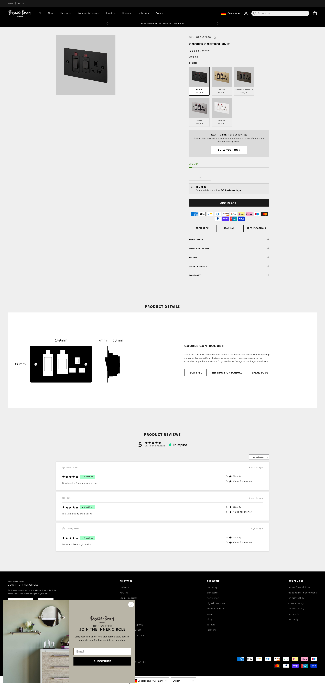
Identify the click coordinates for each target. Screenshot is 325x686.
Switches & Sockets (89, 13)
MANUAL (229, 228)
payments (293, 614)
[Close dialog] (131, 605)
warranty (293, 619)
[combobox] (149, 681)
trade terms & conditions (302, 593)
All (40, 13)
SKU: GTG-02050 (200, 37)
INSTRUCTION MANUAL (227, 372)
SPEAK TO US (260, 372)
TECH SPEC (202, 228)
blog (209, 619)
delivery (124, 587)
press (210, 614)
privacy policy (296, 598)
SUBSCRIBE (102, 661)
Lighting (111, 13)
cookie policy (296, 603)
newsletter (213, 598)
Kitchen (126, 13)
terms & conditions (299, 587)
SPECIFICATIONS (256, 228)
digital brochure (216, 603)
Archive (160, 13)
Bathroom (143, 13)
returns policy (296, 609)
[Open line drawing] (70, 360)
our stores (213, 593)
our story (212, 587)
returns (124, 593)
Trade (11, 3)
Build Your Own (229, 150)
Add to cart (229, 202)
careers (211, 625)
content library (215, 609)
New (50, 13)
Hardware (65, 13)
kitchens (211, 630)
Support (22, 3)
